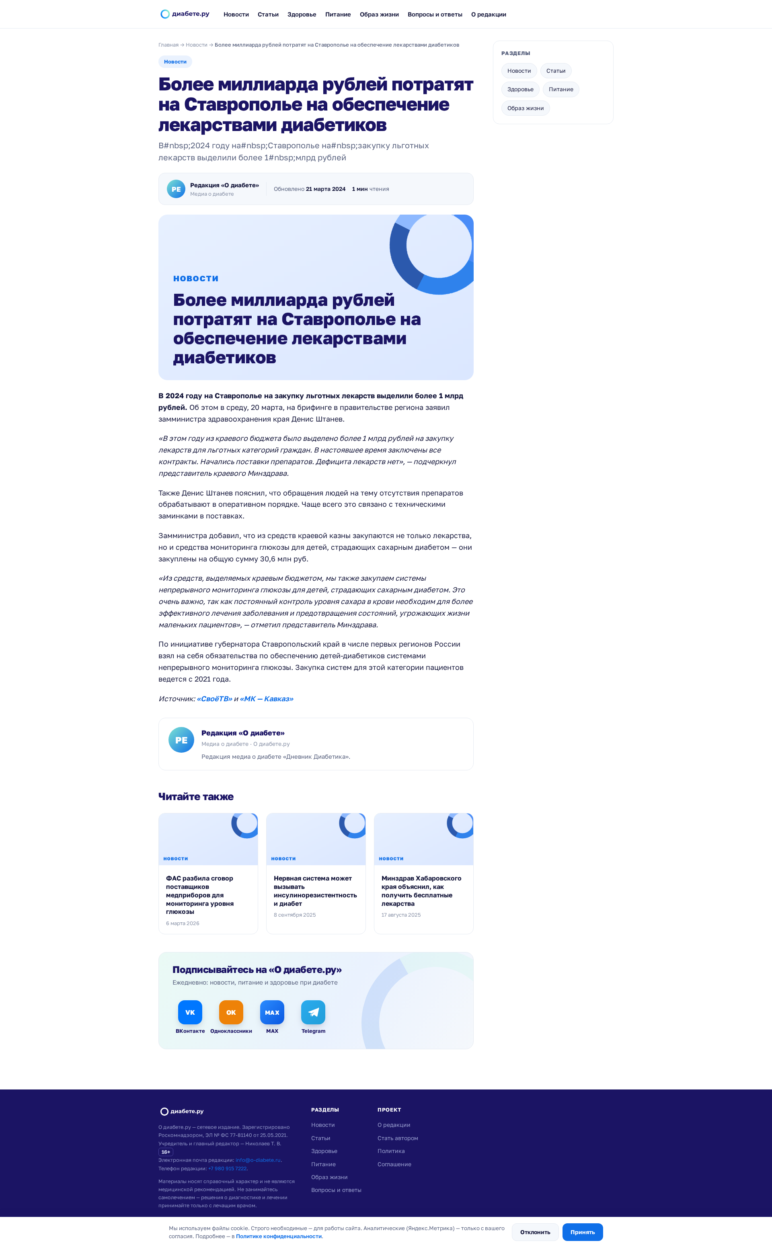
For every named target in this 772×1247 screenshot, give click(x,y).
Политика (391, 1150)
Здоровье (301, 14)
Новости (236, 14)
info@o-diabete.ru (258, 1160)
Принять (583, 1232)
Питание (338, 14)
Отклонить (535, 1232)
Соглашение (394, 1164)
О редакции (488, 14)
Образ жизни (379, 14)
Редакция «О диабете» (243, 732)
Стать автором (398, 1137)
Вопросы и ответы (435, 14)
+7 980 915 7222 (227, 1168)
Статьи (268, 14)
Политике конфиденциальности (279, 1236)
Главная (168, 44)
